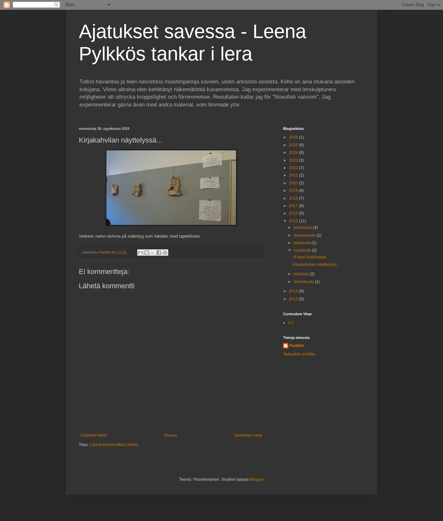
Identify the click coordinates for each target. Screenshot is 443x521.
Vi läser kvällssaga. (310, 257)
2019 (294, 190)
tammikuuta (304, 281)
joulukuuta (303, 227)
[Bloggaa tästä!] (146, 252)
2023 (294, 160)
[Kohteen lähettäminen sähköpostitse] (140, 252)
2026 (294, 137)
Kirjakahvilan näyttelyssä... (316, 264)
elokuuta (301, 274)
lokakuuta (302, 243)
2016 (294, 213)
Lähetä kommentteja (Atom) (114, 444)
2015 (294, 221)
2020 (294, 183)
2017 (294, 206)
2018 (294, 198)
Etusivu (170, 435)
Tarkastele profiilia (299, 354)
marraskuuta (305, 235)
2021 (294, 175)
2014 (294, 291)
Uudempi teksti (93, 435)
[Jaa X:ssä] (153, 252)
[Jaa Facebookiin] (159, 252)
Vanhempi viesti (248, 435)
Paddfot (297, 345)
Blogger (256, 479)
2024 (294, 152)
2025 (294, 145)
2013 (294, 299)
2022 (294, 168)
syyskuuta (302, 250)
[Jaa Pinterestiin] (165, 252)
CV (290, 322)
